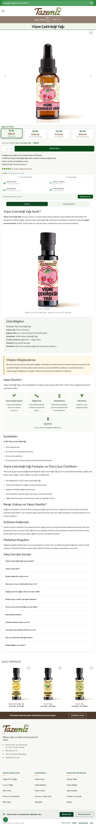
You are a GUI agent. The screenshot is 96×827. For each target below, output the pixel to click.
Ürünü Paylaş (71, 177)
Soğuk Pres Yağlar (10, 779)
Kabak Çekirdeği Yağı (16, 704)
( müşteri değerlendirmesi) (22, 169)
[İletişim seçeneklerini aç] (5, 819)
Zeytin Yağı (80, 704)
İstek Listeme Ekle (25, 177)
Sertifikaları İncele (77, 715)
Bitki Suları (7, 802)
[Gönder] (91, 3)
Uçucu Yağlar (8, 785)
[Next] (90, 76)
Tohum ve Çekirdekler (11, 796)
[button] (3, 11)
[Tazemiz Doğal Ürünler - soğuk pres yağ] (48, 11)
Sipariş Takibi (72, 779)
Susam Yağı (48, 704)
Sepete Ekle (54, 148)
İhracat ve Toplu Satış (43, 796)
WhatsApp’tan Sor (85, 196)
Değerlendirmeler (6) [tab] (69, 204)
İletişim (69, 802)
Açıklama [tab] (27, 204)
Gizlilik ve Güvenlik (74, 796)
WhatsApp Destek (84, 814)
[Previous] (5, 76)
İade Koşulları (72, 791)
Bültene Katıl (66, 814)
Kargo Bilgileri (72, 785)
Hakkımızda (39, 779)
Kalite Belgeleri (40, 785)
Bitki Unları (7, 791)
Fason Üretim (40, 791)
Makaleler (38, 802)
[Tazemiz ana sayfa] (16, 728)
